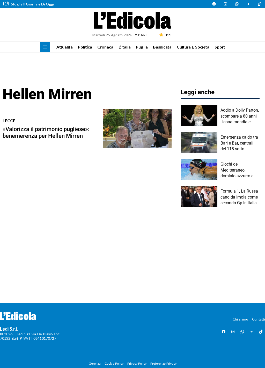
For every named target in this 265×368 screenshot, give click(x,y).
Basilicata (162, 46)
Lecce (9, 120)
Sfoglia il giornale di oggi (32, 4)
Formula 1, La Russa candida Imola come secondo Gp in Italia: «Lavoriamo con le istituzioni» (239, 197)
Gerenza (95, 363)
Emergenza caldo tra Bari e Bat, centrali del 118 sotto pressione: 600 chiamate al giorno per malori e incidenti (239, 143)
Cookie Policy (114, 363)
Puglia (142, 46)
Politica (85, 46)
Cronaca (105, 46)
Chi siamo (240, 319)
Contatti (258, 319)
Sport (220, 46)
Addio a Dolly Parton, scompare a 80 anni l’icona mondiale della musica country (239, 116)
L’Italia (125, 46)
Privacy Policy (136, 363)
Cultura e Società (193, 46)
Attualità (64, 46)
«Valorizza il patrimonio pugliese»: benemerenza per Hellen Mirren (46, 132)
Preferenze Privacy (163, 363)
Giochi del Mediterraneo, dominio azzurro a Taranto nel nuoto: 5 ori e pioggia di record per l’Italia (238, 170)
